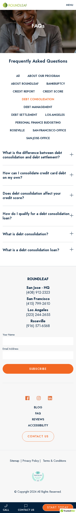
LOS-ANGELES (55, 115)
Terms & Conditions (54, 461)
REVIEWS (38, 419)
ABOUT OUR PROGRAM (44, 76)
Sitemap (14, 461)
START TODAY (58, 507)
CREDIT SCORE (53, 91)
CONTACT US (38, 436)
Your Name (9, 334)
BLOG (38, 407)
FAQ (38, 413)
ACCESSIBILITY (38, 425)
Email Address (10, 349)
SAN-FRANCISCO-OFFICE (49, 130)
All (18, 76)
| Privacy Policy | (31, 461)
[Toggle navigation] (69, 5)
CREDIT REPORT (24, 91)
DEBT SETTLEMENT (24, 115)
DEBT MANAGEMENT (38, 107)
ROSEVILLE (17, 130)
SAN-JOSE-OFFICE (38, 138)
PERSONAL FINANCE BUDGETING (38, 123)
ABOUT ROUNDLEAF (25, 84)
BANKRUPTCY (55, 84)
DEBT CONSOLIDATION (38, 99)
